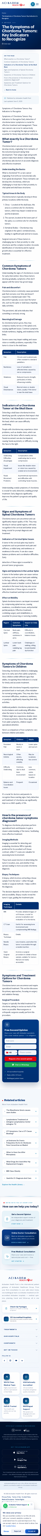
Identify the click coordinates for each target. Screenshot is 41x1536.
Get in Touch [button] (10, 1350)
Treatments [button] (10, 1329)
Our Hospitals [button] (11, 1336)
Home (4, 13)
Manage (6, 1531)
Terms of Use (16, 1497)
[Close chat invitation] (31, 1504)
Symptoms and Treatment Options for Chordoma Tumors (17, 84)
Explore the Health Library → (13, 1184)
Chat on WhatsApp (22, 1065)
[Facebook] (4, 1360)
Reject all (17, 1531)
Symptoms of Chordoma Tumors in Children (19, 75)
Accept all (31, 1531)
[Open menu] (37, 4)
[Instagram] (10, 1360)
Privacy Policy (6, 1497)
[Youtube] (16, 1360)
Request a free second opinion (20, 1059)
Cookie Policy (26, 1497)
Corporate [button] (9, 1343)
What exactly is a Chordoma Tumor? (17, 59)
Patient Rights (19, 1499)
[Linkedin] (22, 1360)
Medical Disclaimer (8, 1499)
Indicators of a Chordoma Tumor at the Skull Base (20, 66)
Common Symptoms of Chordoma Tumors (19, 62)
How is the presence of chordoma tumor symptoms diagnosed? (18, 79)
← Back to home (10, 90)
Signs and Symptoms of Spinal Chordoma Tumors (18, 71)
